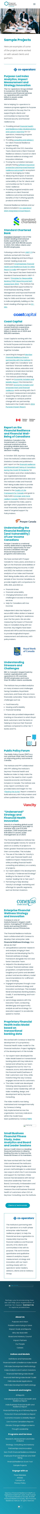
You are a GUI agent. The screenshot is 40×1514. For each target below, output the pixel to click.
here (30, 1119)
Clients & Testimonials (17, 1205)
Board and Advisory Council (20, 1336)
